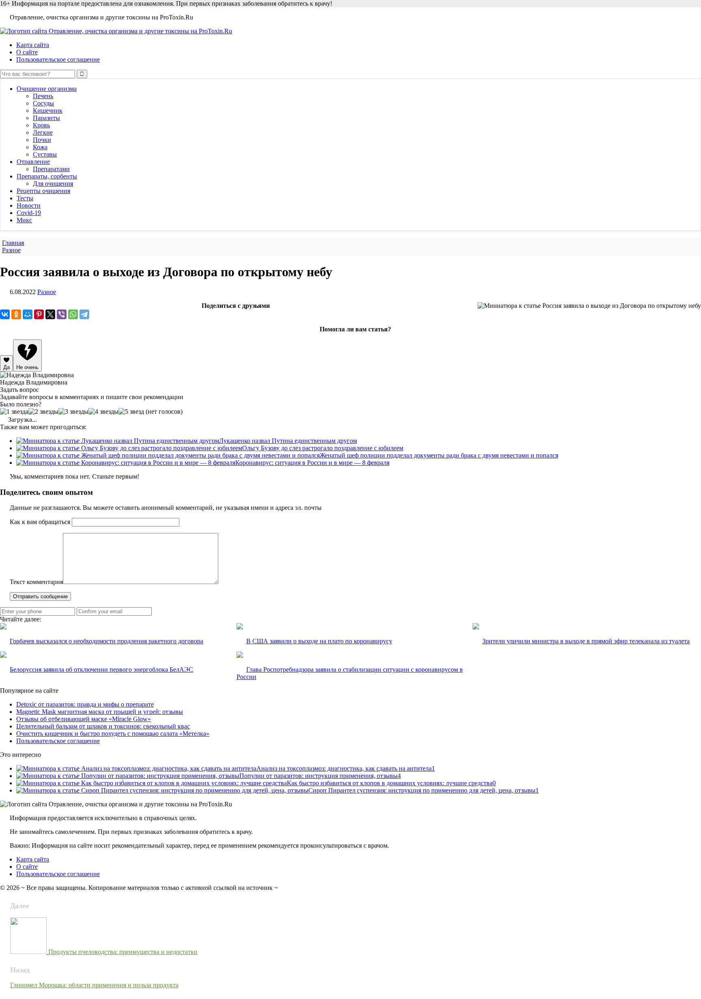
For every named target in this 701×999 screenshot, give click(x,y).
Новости (29, 205)
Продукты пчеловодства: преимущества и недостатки (123, 951)
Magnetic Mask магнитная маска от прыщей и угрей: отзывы (99, 711)
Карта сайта (32, 44)
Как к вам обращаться (40, 521)
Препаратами (51, 168)
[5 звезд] (131, 411)
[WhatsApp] (73, 314)
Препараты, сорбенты (47, 176)
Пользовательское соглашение (58, 59)
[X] (50, 314)
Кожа (40, 147)
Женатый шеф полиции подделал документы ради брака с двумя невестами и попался (439, 455)
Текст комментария (36, 581)
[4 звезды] (103, 411)
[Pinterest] (39, 314)
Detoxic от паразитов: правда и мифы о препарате (85, 704)
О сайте (27, 52)
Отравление (33, 161)
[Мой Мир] (27, 314)
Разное (46, 291)
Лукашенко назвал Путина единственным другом (288, 440)
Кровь (41, 125)
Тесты (25, 198)
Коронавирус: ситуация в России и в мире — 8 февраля (312, 462)
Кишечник (47, 110)
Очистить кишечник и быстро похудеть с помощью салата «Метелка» (112, 733)
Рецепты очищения (43, 190)
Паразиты (46, 117)
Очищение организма (47, 88)
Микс (24, 220)
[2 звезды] (43, 411)
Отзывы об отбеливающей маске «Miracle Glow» (83, 718)
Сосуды (43, 103)
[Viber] (62, 314)
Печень (43, 95)
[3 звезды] (73, 411)
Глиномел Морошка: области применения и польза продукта (94, 985)
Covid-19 (29, 212)
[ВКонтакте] (5, 314)
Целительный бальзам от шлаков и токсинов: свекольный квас (103, 726)
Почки (42, 139)
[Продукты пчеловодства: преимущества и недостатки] (29, 951)
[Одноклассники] (16, 314)
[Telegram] (84, 314)
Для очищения (53, 183)
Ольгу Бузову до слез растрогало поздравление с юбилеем (322, 448)
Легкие (43, 132)
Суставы (45, 154)
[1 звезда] (14, 411)
